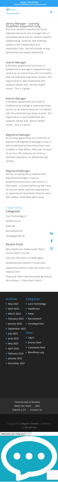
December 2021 (16, 363)
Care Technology (15, 216)
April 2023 (13, 308)
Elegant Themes (30, 423)
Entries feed (34, 342)
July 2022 (13, 333)
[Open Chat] (29, 459)
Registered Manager (18, 135)
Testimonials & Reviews (27, 401)
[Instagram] (51, 248)
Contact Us (36, 409)
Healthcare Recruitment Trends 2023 (26, 262)
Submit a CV (19, 409)
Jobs (37, 405)
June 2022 (13, 338)
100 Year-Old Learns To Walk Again (25, 257)
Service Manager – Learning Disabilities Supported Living (23, 25)
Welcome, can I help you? (13, 433)
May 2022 (13, 343)
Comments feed (36, 347)
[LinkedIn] (51, 233)
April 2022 (13, 348)
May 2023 (13, 303)
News (9, 225)
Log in (31, 337)
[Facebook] (51, 241)
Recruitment (12, 230)
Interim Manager (16, 62)
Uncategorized (13, 235)
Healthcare (12, 220)
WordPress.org (36, 352)
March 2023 (14, 313)
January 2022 (15, 358)
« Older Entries (14, 207)
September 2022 (17, 328)
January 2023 (15, 323)
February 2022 (16, 353)
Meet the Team (23, 405)
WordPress (31, 427)
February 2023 (16, 318)
